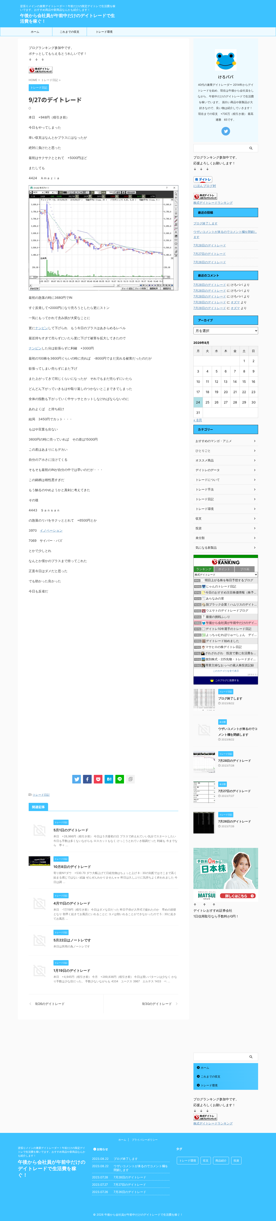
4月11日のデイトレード (71, 903)
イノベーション (51, 530)
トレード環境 (104, 31)
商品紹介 (221, 1160)
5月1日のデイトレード (70, 830)
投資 (236, 1160)
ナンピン (41, 328)
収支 (206, 1160)
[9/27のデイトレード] (109, 779)
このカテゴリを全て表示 (226, 671)
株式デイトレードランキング (213, 202)
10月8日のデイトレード (72, 866)
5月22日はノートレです (72, 940)
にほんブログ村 (204, 186)
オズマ (235, 302)
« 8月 (197, 420)
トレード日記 (41, 794)
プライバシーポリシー (145, 1139)
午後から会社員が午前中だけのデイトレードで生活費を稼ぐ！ (52, 1168)
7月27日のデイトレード (209, 253)
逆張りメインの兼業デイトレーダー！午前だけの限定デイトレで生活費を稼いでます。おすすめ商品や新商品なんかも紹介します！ (51, 1151)
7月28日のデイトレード (209, 245)
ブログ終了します (205, 223)
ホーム (35, 31)
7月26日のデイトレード (209, 262)
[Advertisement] (65, 635)
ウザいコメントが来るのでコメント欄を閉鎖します (225, 234)
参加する (252, 674)
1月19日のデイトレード (71, 970)
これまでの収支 (69, 31)
